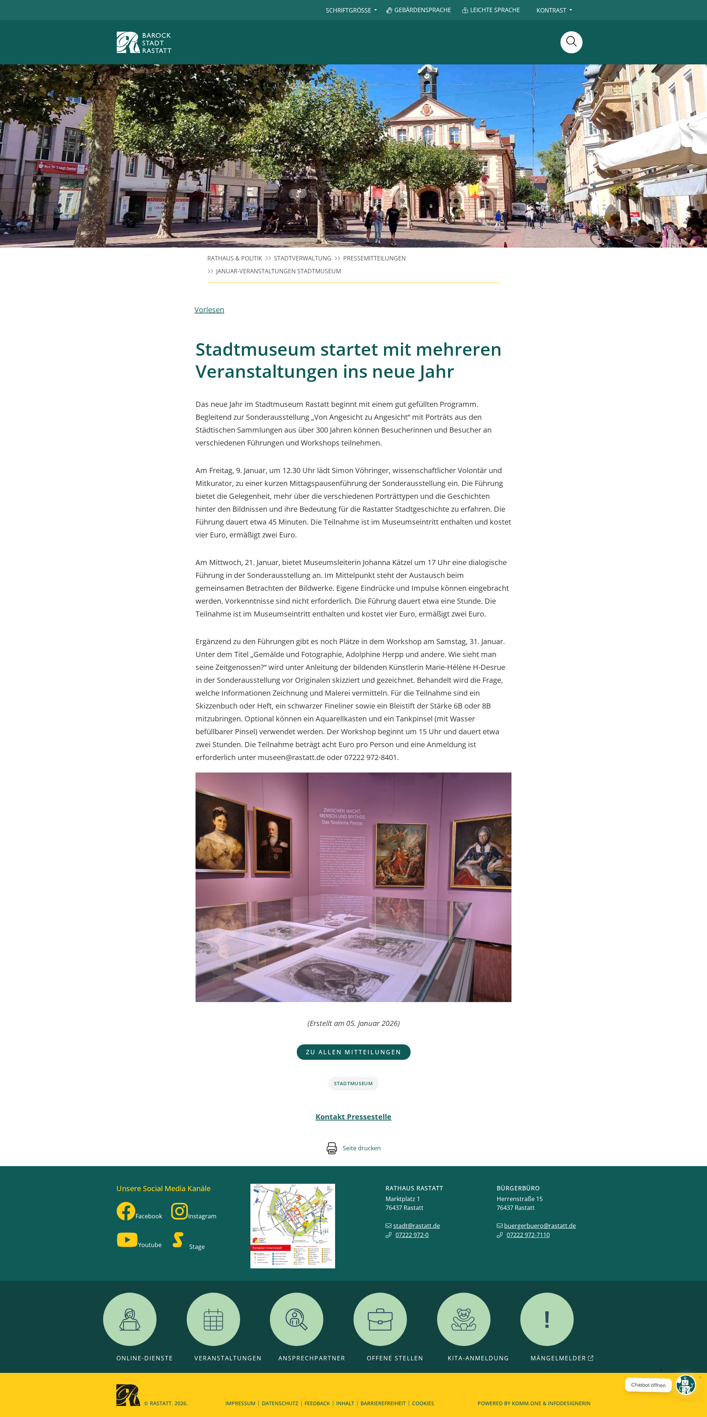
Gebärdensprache (422, 10)
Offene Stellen (395, 1358)
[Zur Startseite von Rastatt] (144, 42)
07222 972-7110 (528, 1235)
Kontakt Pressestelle (353, 1117)
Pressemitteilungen (374, 258)
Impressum (240, 1403)
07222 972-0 (412, 1235)
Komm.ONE (526, 1403)
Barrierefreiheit (383, 1403)
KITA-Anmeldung (478, 1358)
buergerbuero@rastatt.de (540, 1226)
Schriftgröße (348, 10)
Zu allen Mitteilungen (353, 1052)
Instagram (202, 1216)
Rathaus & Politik (234, 258)
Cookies (423, 1403)
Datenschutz (280, 1403)
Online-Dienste (144, 1358)
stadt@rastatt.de (416, 1226)
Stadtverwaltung (302, 258)
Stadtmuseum (353, 1083)
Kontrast (551, 10)
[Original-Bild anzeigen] (354, 887)
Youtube (150, 1245)
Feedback (317, 1403)
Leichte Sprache (495, 10)
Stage (197, 1247)
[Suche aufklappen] (571, 42)
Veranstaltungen (228, 1358)
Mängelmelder (558, 1358)
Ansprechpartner (311, 1358)
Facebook (149, 1216)
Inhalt (345, 1403)
